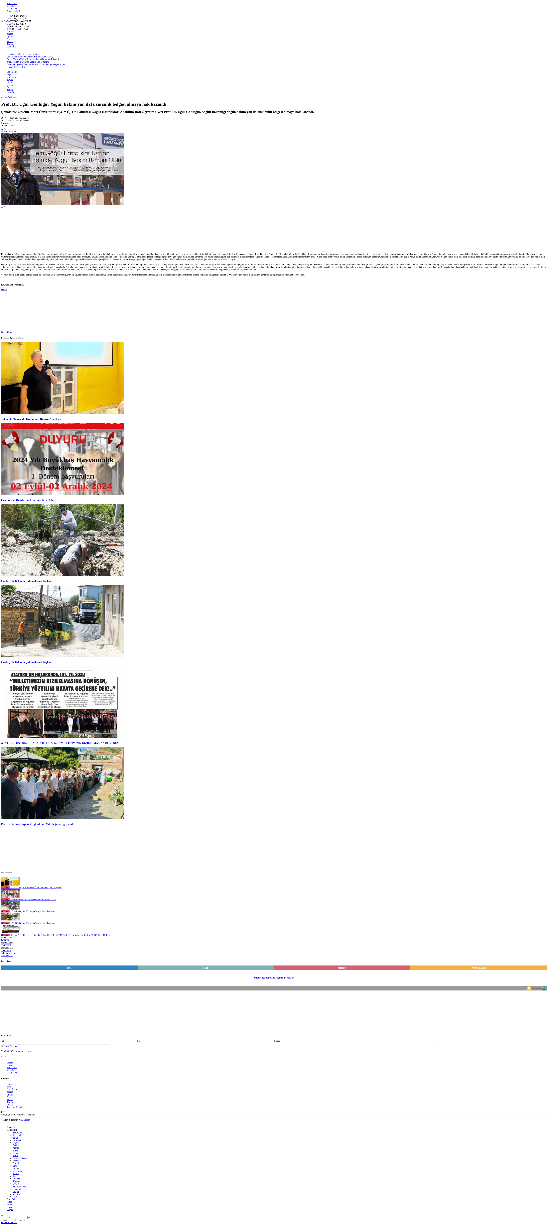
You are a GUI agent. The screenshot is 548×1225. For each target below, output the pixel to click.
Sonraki (11, 332)
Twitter (19, 54)
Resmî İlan (12, 46)
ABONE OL (7, 955)
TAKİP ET (6, 945)
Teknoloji (54, 59)
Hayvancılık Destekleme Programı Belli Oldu (27, 499)
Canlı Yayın (12, 8)
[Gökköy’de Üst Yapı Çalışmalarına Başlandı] (62, 575)
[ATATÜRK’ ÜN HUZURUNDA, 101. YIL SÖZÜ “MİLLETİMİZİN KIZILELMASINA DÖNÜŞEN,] (62, 737)
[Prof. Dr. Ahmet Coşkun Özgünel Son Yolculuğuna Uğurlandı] (62, 818)
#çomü (4, 289)
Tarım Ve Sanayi (34, 59)
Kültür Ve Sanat (29, 64)
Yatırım (32, 62)
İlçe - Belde (12, 26)
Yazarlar (10, 1204)
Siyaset (18, 64)
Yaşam (10, 34)
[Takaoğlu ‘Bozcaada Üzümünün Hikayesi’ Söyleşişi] (62, 413)
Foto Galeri (12, 3)
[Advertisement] (86, 231)
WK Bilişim (24, 1120)
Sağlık (10, 28)
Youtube (36, 54)
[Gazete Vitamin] (9, 21)
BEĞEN (5, 940)
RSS (23, 67)
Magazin (56, 64)
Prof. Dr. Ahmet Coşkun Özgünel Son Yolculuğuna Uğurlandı (37, 824)
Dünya (49, 64)
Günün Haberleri (14, 11)
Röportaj (11, 64)
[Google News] (8, 131)
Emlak (10, 41)
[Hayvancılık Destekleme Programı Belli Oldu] (62, 494)
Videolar (11, 6)
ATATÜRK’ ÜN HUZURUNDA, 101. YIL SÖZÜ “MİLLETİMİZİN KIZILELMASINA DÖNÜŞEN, (60, 743)
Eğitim (10, 36)
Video (9, 1202)
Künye (10, 67)
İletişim (17, 67)
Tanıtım (15, 62)
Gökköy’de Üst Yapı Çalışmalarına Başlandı (27, 580)
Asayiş (10, 39)
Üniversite (11, 31)
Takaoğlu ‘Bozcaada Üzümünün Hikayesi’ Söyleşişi (31, 418)
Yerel (9, 62)
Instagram (27, 54)
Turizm (10, 44)
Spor (63, 64)
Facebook (11, 54)
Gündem (44, 62)
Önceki (4, 332)
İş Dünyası (24, 62)
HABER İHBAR (9, 1222)
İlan (38, 62)
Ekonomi (41, 64)
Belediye (46, 59)
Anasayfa (5, 97)
